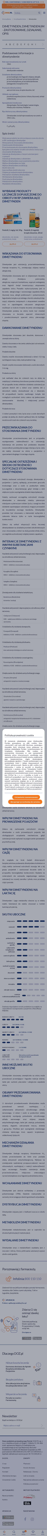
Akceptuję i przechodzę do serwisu (25, 802)
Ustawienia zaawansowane (26, 797)
